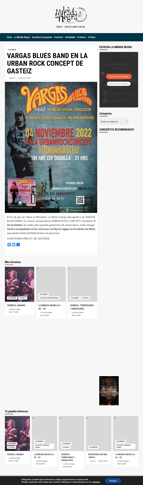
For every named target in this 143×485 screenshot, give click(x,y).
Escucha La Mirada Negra (49, 298)
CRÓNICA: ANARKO (16, 305)
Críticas (91, 37)
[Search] (136, 37)
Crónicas (81, 37)
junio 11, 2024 (13, 312)
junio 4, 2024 (76, 315)
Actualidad (70, 37)
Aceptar (113, 481)
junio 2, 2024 (121, 464)
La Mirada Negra (22, 37)
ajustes (96, 482)
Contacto (58, 37)
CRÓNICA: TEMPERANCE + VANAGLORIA (68, 457)
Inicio (9, 37)
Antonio (12, 78)
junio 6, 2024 (44, 315)
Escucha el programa (42, 37)
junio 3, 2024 (103, 461)
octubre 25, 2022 (24, 78)
